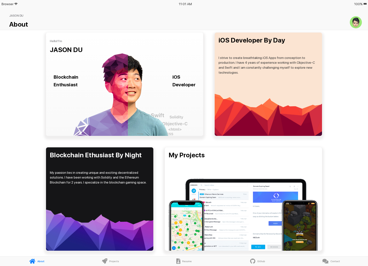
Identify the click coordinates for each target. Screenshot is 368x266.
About (40, 261)
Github (261, 261)
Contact (335, 261)
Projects (114, 261)
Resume (187, 261)
